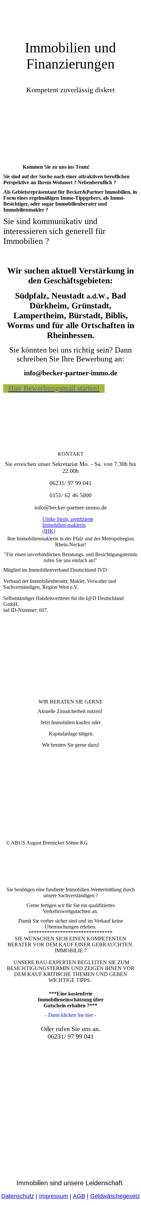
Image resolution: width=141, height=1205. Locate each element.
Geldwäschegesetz (115, 1196)
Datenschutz (17, 1196)
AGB (79, 1196)
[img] (70, 16)
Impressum (53, 1196)
